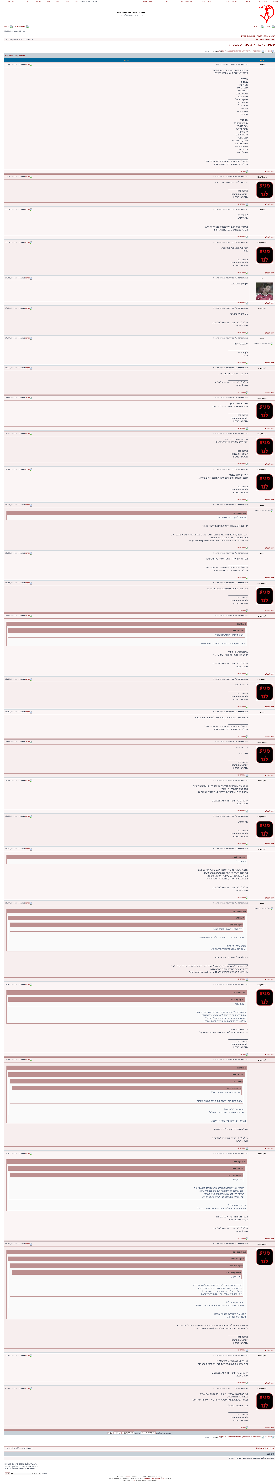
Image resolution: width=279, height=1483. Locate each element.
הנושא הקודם (20, 55)
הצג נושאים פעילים (248, 36)
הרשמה (257, 26)
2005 (58, 1)
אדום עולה (263, 1)
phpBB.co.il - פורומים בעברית (153, 1478)
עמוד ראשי (270, 40)
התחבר (268, 26)
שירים (166, 1)
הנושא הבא (9, 55)
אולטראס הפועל (186, 1)
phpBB (128, 1477)
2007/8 (38, 1)
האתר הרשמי (206, 1)
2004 (67, 1)
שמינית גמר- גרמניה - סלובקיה (252, 44)
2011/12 (11, 1)
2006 (48, 1)
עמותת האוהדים (147, 1)
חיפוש (6, 26)
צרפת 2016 (260, 40)
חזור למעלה (269, 171)
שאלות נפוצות (20, 26)
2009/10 (25, 1)
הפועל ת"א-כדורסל (232, 1)
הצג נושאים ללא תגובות (266, 36)
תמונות (275, 1)
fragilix (133, 1480)
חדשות (248, 1)
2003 (76, 1)
